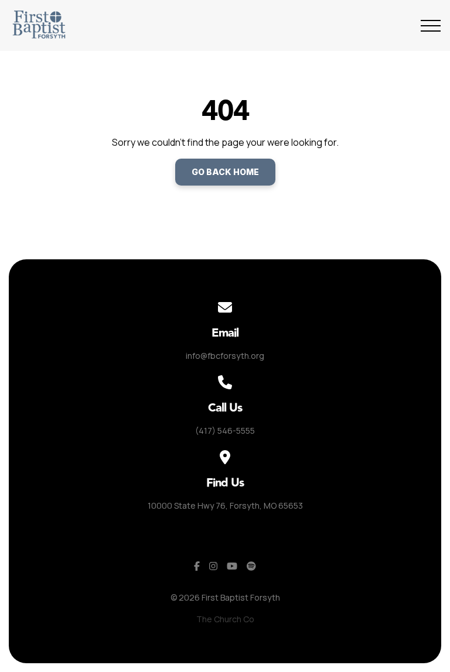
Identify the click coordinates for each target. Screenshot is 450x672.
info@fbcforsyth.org (225, 355)
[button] (431, 26)
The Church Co (225, 619)
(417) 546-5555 (225, 430)
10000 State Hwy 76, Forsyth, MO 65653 (225, 505)
